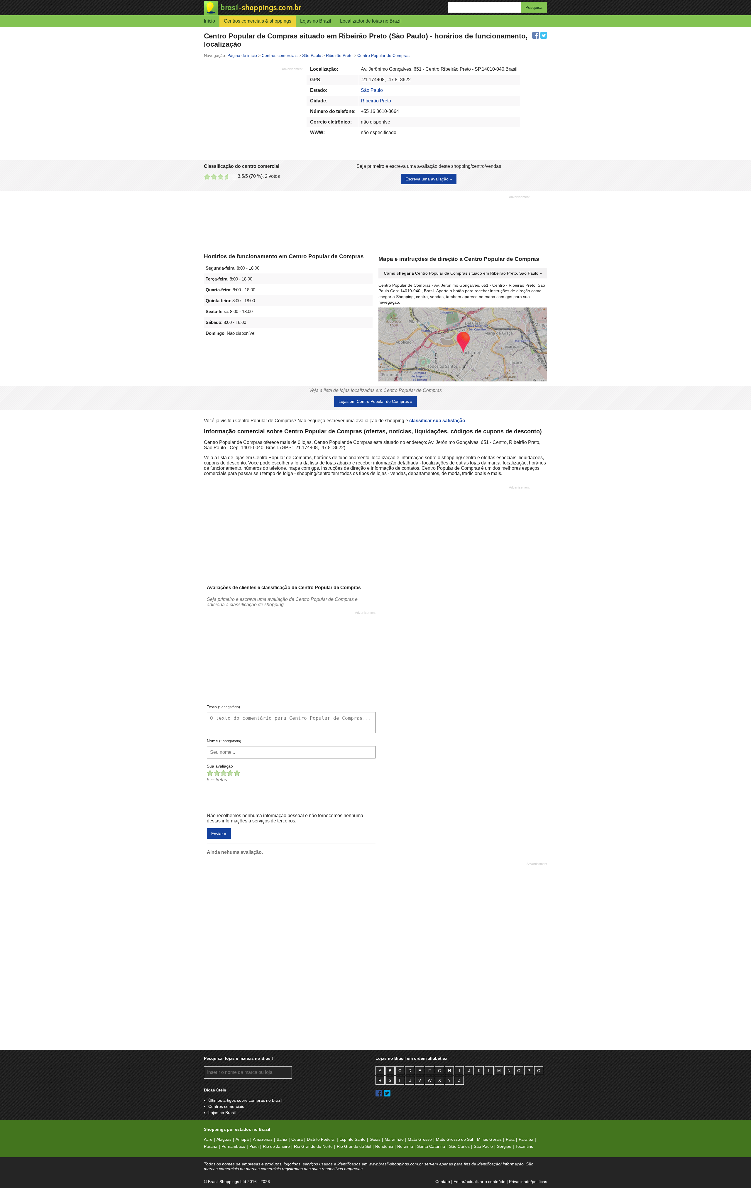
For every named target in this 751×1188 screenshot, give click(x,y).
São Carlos (459, 1146)
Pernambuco (233, 1146)
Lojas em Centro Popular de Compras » (375, 401)
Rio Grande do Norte (313, 1146)
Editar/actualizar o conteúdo (479, 1181)
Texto (223, 706)
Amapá (242, 1139)
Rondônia (384, 1146)
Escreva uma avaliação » (428, 179)
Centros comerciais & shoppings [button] (257, 20)
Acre (208, 1139)
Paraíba (526, 1139)
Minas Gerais (489, 1139)
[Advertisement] (253, 112)
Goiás (375, 1139)
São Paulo (372, 90)
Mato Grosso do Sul (454, 1139)
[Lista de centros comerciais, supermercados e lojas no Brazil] (290, 8)
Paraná (210, 1146)
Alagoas (223, 1139)
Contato (442, 1181)
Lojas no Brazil (315, 20)
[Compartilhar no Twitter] (543, 35)
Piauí (254, 1146)
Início (209, 20)
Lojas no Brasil (222, 1112)
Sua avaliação (220, 766)
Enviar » (218, 833)
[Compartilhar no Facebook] (535, 35)
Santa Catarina (431, 1146)
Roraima (405, 1146)
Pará (510, 1139)
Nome (224, 741)
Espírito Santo (352, 1139)
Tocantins (524, 1146)
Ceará (297, 1139)
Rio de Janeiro (276, 1146)
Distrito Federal (321, 1139)
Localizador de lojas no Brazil (371, 20)
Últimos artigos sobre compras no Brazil (245, 1100)
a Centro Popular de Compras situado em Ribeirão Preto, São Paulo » (463, 273)
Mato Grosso (420, 1139)
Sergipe (504, 1146)
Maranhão (394, 1139)
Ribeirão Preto (376, 100)
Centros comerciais (226, 1106)
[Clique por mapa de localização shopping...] (462, 345)
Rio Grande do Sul (354, 1146)
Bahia (282, 1139)
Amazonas (263, 1139)
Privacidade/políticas (528, 1181)
